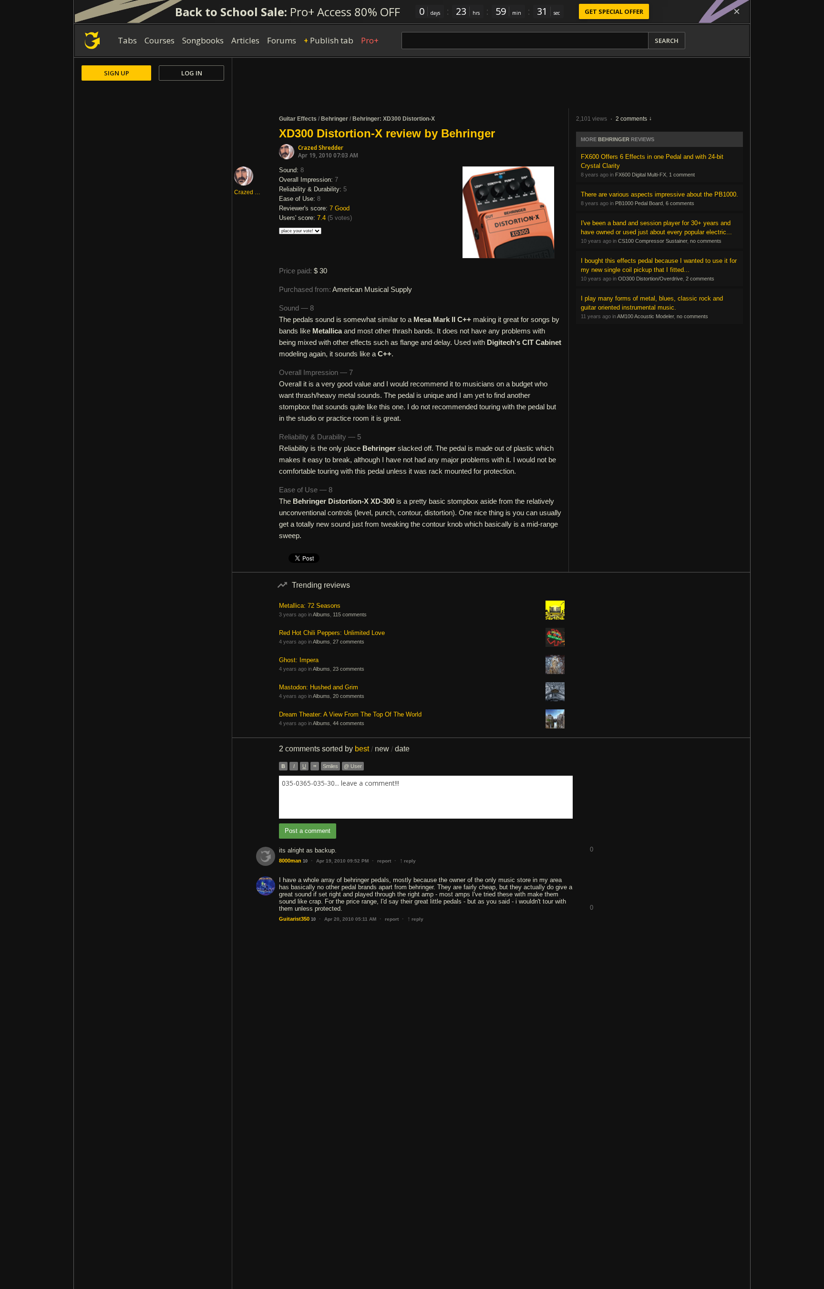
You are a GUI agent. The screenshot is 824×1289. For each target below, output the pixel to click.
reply (408, 860)
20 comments (348, 696)
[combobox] (426, 797)
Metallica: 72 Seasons (309, 605)
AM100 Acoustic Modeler (645, 316)
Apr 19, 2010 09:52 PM (342, 860)
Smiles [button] (330, 766)
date (402, 749)
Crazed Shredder (320, 148)
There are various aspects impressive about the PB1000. (659, 194)
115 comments (350, 614)
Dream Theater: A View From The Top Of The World (350, 714)
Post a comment (307, 830)
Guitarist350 (294, 919)
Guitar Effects (298, 118)
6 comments (680, 203)
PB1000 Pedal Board (639, 203)
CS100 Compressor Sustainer (652, 241)
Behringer (334, 118)
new (382, 749)
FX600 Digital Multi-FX (640, 174)
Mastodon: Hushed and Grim (318, 687)
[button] (591, 842)
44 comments (348, 723)
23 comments (348, 669)
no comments (705, 241)
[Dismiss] (736, 11)
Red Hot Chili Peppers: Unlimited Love (332, 632)
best (362, 749)
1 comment (682, 174)
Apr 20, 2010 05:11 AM (350, 919)
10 (305, 861)
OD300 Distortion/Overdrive (650, 278)
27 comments (348, 641)
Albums (321, 614)
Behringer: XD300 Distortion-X (393, 118)
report (384, 860)
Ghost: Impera (299, 660)
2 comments (631, 118)
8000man (290, 860)
